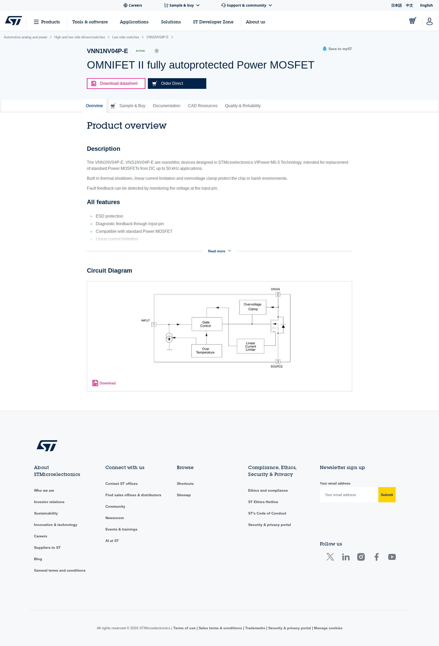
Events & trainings (121, 529)
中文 (409, 5)
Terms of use (185, 628)
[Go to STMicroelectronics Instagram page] (361, 558)
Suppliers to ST (47, 547)
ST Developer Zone (213, 22)
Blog (38, 559)
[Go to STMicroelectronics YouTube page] (392, 558)
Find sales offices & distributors (133, 495)
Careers (40, 536)
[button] (337, 49)
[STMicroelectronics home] (13, 20)
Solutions (171, 21)
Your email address (335, 483)
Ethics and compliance (268, 490)
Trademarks (255, 628)
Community (115, 506)
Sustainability (46, 513)
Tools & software (90, 21)
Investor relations (49, 502)
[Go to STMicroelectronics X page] (331, 558)
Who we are (44, 490)
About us (255, 21)
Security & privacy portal (269, 525)
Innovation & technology (55, 525)
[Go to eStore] (412, 20)
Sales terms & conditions (220, 628)
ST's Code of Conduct (267, 513)
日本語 (396, 5)
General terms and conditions (60, 570)
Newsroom (114, 518)
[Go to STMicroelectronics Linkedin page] (346, 558)
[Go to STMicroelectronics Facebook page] (376, 558)
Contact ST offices (121, 484)
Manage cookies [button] (327, 628)
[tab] (94, 106)
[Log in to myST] (429, 20)
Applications (134, 21)
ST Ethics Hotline (263, 502)
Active (140, 50)
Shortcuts (185, 484)
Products (50, 21)
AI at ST (112, 541)
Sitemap (184, 495)
